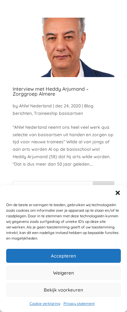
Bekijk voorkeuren (63, 290)
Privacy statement (79, 303)
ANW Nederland (35, 106)
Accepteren (63, 256)
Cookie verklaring (45, 303)
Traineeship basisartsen (58, 113)
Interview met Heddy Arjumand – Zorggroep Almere (50, 91)
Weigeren (63, 273)
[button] (118, 193)
